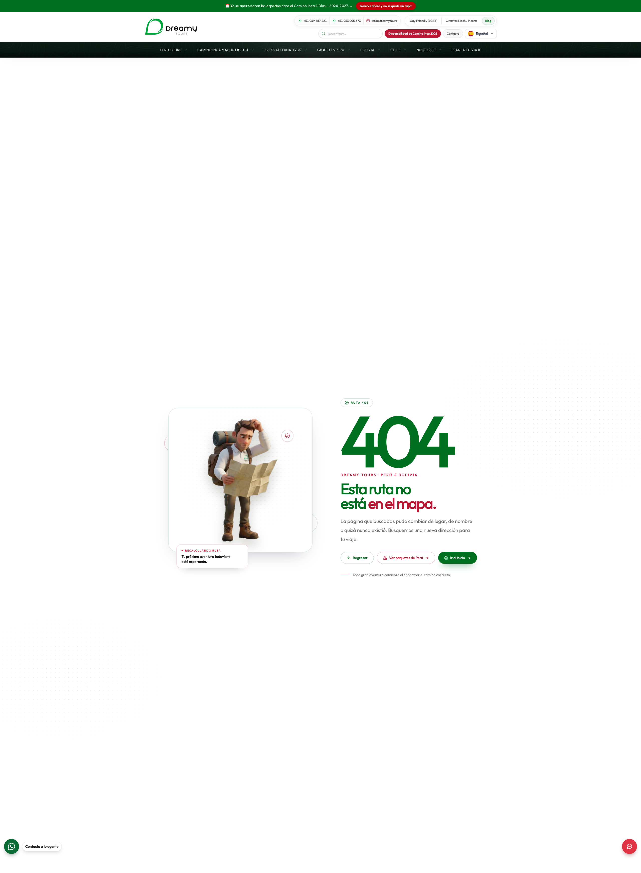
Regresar (360, 558)
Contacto (453, 33)
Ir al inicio (457, 558)
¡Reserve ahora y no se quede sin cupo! (386, 6)
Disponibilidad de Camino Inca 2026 (412, 33)
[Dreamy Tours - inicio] (171, 27)
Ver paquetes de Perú (406, 558)
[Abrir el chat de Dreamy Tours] (629, 846)
